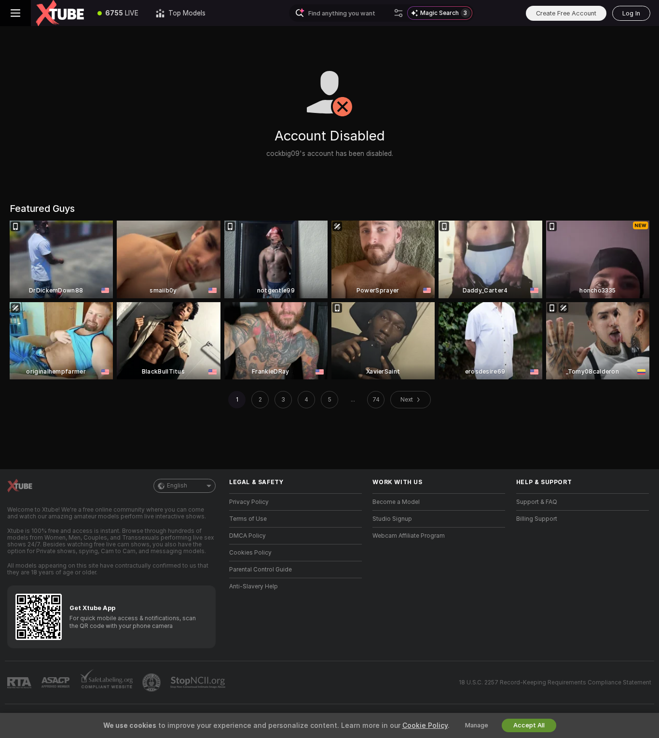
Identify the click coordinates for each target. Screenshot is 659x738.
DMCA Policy (247, 535)
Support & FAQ (536, 502)
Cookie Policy (425, 725)
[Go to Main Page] (60, 13)
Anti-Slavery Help (253, 586)
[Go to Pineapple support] (152, 682)
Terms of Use (248, 518)
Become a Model (396, 502)
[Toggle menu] (15, 13)
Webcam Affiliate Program (408, 535)
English (177, 485)
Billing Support (536, 518)
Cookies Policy (250, 552)
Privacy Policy (249, 502)
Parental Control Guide (260, 569)
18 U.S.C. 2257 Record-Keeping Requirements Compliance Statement (555, 682)
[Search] (398, 13)
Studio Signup (392, 518)
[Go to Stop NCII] (198, 682)
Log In (631, 13)
